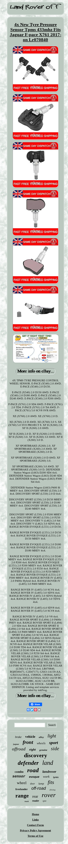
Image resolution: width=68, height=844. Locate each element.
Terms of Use (35, 835)
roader (35, 800)
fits (51, 782)
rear (35, 796)
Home (35, 814)
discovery (35, 755)
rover (49, 795)
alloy (41, 737)
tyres (56, 777)
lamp (41, 783)
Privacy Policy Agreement (35, 830)
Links (35, 819)
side (55, 748)
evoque (34, 776)
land (47, 762)
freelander (21, 789)
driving (52, 790)
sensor (18, 776)
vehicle (30, 736)
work (46, 776)
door (32, 783)
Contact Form (35, 825)
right (32, 749)
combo (19, 771)
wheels (41, 743)
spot (44, 801)
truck (27, 801)
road (33, 770)
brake (18, 736)
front (28, 742)
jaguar (16, 744)
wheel (21, 783)
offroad (19, 748)
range (22, 796)
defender (28, 763)
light (52, 735)
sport (53, 742)
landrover (49, 771)
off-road (38, 788)
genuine (43, 750)
